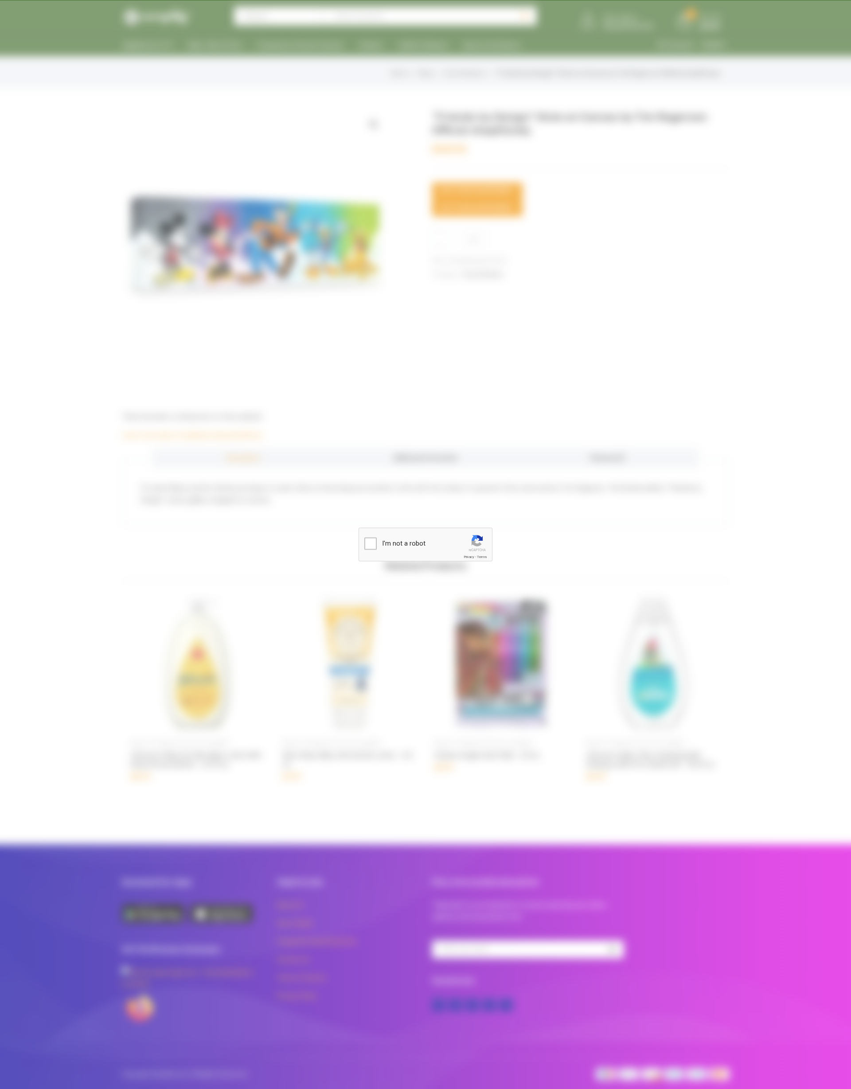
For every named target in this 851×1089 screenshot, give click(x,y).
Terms (482, 557)
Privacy (469, 557)
